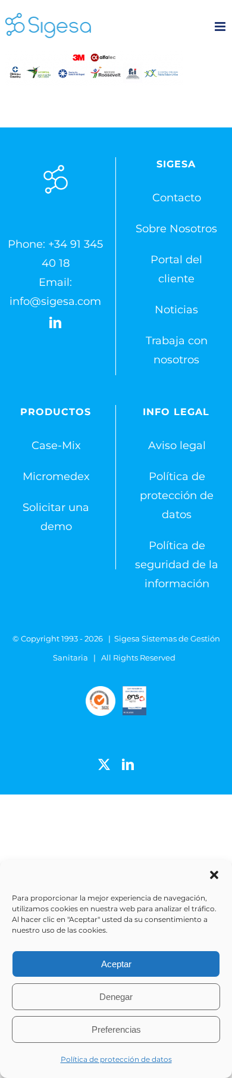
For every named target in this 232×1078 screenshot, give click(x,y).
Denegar (116, 997)
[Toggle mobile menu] (221, 26)
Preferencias (116, 1029)
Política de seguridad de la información (176, 564)
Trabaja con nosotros (177, 350)
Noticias (176, 309)
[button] (214, 875)
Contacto (176, 197)
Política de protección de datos (116, 1059)
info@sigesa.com (55, 301)
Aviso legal (177, 445)
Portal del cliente (176, 269)
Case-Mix (56, 445)
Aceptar (116, 964)
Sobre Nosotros (176, 228)
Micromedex (56, 476)
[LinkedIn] (55, 323)
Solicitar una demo (56, 517)
